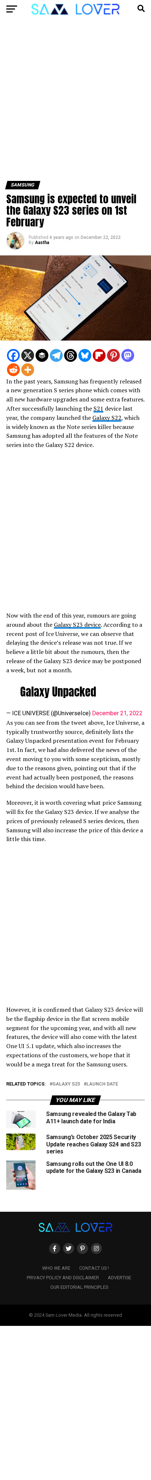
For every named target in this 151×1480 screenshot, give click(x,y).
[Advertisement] (75, 102)
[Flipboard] (99, 355)
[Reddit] (13, 369)
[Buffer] (42, 355)
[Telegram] (56, 355)
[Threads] (70, 355)
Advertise (119, 1277)
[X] (27, 355)
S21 (98, 408)
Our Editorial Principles (79, 1287)
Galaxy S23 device (77, 625)
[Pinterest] (113, 355)
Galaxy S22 (106, 418)
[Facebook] (13, 355)
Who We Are (56, 1268)
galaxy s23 (66, 1084)
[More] (27, 369)
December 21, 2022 (117, 713)
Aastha (42, 242)
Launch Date (102, 1084)
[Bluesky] (84, 355)
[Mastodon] (127, 355)
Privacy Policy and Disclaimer (63, 1277)
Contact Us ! (94, 1268)
